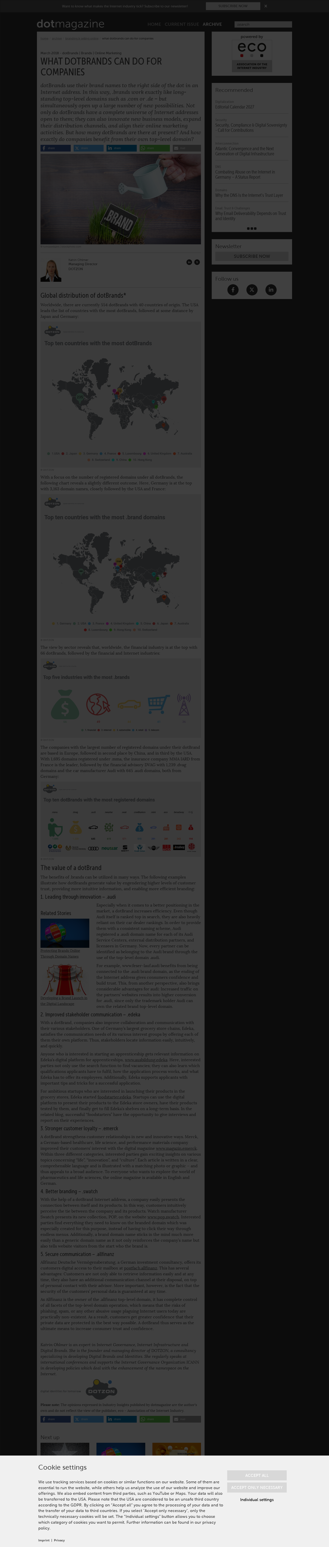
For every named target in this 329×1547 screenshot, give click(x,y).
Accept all (257, 1475)
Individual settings (257, 1499)
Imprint (43, 1540)
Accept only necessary (257, 1487)
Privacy (59, 1540)
